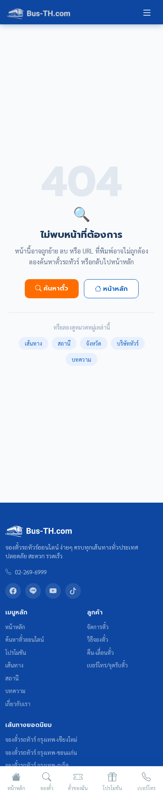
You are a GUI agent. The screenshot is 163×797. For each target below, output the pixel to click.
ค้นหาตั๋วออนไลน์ (24, 639)
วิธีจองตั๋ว (97, 639)
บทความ (81, 359)
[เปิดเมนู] (147, 12)
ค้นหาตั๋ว (55, 288)
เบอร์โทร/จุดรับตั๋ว (107, 665)
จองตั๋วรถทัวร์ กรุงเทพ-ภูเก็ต (37, 765)
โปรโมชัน (15, 652)
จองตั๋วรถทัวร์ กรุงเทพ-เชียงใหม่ (41, 739)
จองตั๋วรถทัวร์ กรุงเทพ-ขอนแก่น (41, 752)
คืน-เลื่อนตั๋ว (100, 652)
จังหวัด (93, 343)
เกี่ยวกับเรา (17, 703)
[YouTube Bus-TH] (53, 591)
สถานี (64, 343)
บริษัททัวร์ (128, 343)
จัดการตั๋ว (98, 626)
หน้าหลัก (115, 288)
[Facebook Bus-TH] (13, 591)
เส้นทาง (33, 343)
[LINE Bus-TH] (33, 591)
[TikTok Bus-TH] (73, 591)
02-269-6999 (31, 572)
